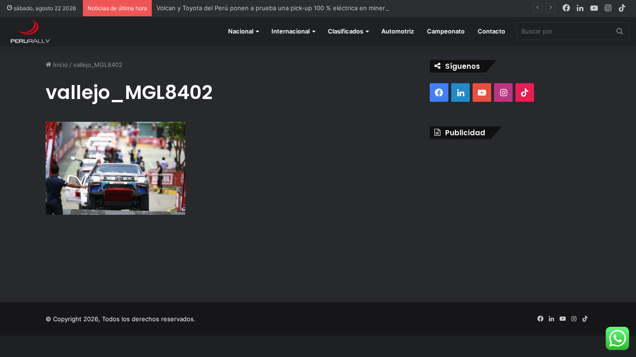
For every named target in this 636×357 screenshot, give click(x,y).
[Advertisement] (510, 213)
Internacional (290, 31)
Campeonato (446, 31)
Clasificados (345, 31)
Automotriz (397, 31)
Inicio (59, 64)
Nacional (240, 31)
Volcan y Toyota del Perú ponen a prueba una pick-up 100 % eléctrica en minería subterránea (291, 8)
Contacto (491, 31)
